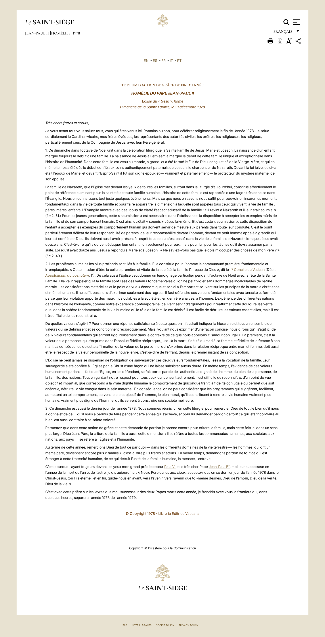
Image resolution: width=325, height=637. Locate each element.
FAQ (124, 625)
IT (171, 60)
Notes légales (141, 625)
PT (179, 60)
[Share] (299, 42)
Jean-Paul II (37, 33)
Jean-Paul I (219, 466)
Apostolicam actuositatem (67, 275)
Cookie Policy (165, 625)
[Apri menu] (296, 22)
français (283, 32)
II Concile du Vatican (247, 269)
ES (155, 60)
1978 (76, 33)
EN (146, 60)
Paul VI (170, 466)
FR (163, 60)
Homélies (61, 33)
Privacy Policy (188, 625)
